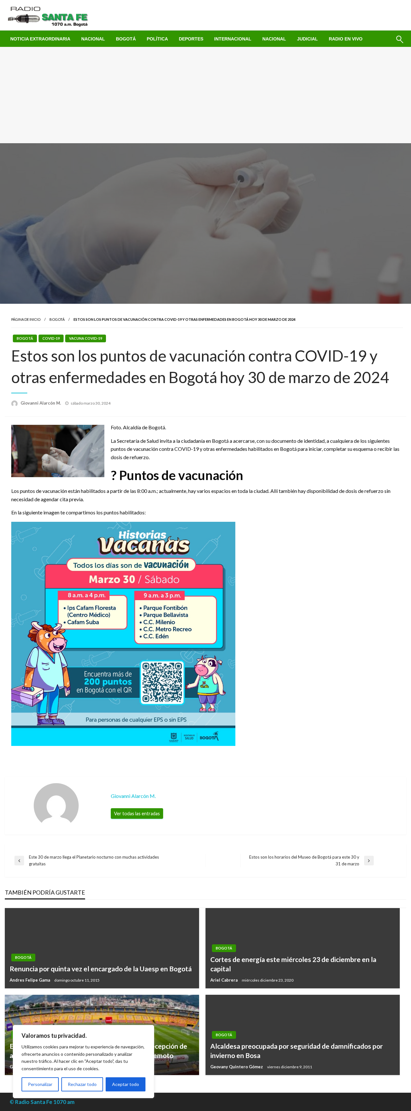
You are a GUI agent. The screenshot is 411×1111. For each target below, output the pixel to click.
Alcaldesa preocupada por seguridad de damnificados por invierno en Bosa (296, 1050)
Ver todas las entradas (137, 813)
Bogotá (126, 38)
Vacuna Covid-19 (85, 338)
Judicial (307, 38)
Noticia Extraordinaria (40, 38)
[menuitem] (40, 39)
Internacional (232, 38)
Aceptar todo (125, 1084)
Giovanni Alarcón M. (41, 403)
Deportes (191, 38)
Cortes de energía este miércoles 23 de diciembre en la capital (293, 964)
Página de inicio (25, 319)
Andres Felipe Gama (30, 980)
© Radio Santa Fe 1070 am (42, 1101)
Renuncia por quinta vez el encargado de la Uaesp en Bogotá (101, 969)
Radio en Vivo (346, 38)
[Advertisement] (205, 95)
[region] (83, 1061)
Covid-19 (51, 338)
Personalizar (40, 1084)
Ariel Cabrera (224, 980)
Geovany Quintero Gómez (237, 1066)
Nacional (93, 38)
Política (157, 38)
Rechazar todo (82, 1084)
